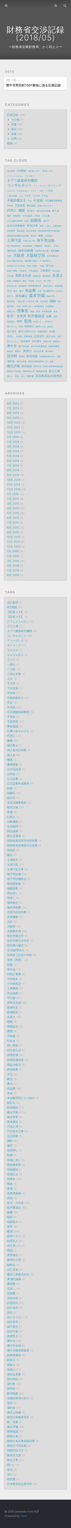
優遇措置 (17, 216)
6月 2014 (13, 460)
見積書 (19, 336)
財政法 (10, 351)
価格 (21, 210)
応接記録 (12, 115)
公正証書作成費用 (15, 221)
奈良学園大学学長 (15, 261)
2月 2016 (13, 556)
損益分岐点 (48, 286)
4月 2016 (13, 565)
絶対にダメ (38, 321)
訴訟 (59, 336)
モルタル (11, 191)
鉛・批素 (50, 361)
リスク (33, 191)
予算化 (10, 205)
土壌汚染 (14, 240)
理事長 (23, 311)
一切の (41, 191)
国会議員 (21, 231)
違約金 (11, 361)
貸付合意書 (39, 351)
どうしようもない (15, 176)
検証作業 (50, 296)
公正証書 (46, 216)
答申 (19, 321)
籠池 (28, 321)
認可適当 (36, 341)
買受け (27, 351)
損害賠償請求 (34, 286)
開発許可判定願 (14, 371)
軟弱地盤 (32, 356)
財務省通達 (54, 346)
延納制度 (46, 276)
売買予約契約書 (42, 251)
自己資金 (12, 331)
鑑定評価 (13, 366)
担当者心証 (12, 286)
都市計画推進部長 (36, 361)
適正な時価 (21, 361)
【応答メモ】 (47, 171)
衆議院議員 (42, 331)
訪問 (14, 138)
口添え (48, 226)
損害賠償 (23, 286)
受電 (14, 124)
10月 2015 (14, 537)
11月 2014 (13, 484)
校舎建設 (21, 296)
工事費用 (45, 270)
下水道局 (36, 196)
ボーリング (54, 185)
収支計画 (32, 225)
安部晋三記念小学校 (16, 266)
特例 (19, 306)
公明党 (37, 216)
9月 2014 (13, 475)
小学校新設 (33, 271)
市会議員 (56, 271)
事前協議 (31, 205)
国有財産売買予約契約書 (49, 231)
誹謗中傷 (47, 341)
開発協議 (26, 366)
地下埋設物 (45, 240)
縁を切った (12, 326)
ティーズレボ (40, 185)
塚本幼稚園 (25, 250)
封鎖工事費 (12, 271)
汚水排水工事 (32, 301)
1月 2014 (13, 437)
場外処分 (12, 250)
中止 (30, 201)
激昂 (60, 301)
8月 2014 (13, 470)
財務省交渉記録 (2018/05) (35, 33)
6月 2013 (13, 403)
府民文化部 (23, 276)
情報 (10, 143)
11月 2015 (13, 541)
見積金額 (28, 336)
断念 (16, 291)
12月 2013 (14, 432)
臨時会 (50, 326)
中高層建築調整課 (53, 201)
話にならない (13, 341)
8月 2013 (13, 413)
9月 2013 (13, 417)
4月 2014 (13, 451)
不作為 (45, 196)
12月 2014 (14, 489)
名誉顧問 (11, 231)
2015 (9, 72)
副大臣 (46, 221)
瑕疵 (32, 311)
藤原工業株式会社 (27, 331)
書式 (21, 291)
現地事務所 (39, 306)
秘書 (48, 316)
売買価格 (54, 250)
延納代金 (37, 276)
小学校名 (23, 271)
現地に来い (27, 306)
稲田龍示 (11, 321)
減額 (53, 301)
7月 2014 (13, 465)
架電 (14, 134)
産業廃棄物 (47, 311)
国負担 (33, 236)
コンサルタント (19, 185)
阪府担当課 (41, 371)
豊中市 (12, 346)
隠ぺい (10, 376)
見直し (10, 336)
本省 (39, 291)
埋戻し (57, 246)
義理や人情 (41, 326)
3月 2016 (13, 560)
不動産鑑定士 (16, 200)
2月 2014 (13, 441)
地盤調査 (38, 246)
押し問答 (47, 281)
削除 (27, 221)
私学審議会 (36, 316)
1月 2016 (13, 551)
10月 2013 (14, 422)
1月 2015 (13, 494)
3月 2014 (13, 446)
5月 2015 (13, 513)
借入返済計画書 (43, 211)
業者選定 (11, 301)
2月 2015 (13, 498)
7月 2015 (13, 522)
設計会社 (51, 336)
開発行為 (37, 366)
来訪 (14, 129)
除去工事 (54, 371)
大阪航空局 (35, 255)
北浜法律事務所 (16, 225)
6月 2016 (13, 575)
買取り (18, 351)
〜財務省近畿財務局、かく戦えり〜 (35, 47)
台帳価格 (57, 226)
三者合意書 (12, 196)
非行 (23, 376)
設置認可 (39, 336)
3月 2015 (13, 503)
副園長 (36, 220)
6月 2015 (13, 518)
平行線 (10, 276)
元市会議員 (27, 216)
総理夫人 (49, 321)
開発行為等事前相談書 (53, 366)
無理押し (11, 306)
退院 (59, 356)
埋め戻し (48, 246)
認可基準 (25, 341)
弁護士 (57, 275)
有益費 (30, 290)
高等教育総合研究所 (49, 376)
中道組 (38, 200)
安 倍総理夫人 (45, 261)
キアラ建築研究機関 (22, 180)
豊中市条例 (23, 346)
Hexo (24, 1515)
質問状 (22, 356)
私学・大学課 (16, 316)
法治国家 (44, 301)
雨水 (17, 376)
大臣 (9, 256)
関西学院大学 (29, 371)
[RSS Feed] (55, 5)
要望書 (52, 331)
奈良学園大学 (53, 256)
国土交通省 (31, 231)
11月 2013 (13, 427)
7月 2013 (13, 408)
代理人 (12, 210)
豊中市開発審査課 (39, 346)
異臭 (55, 311)
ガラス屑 (29, 176)
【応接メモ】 (34, 171)
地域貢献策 (28, 246)
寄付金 (50, 265)
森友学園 (37, 295)
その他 (15, 119)
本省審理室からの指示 (53, 291)
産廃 (38, 311)
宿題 (42, 266)
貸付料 (12, 356)
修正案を (31, 211)
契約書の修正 (31, 261)
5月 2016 (13, 570)
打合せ (39, 281)
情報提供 (17, 281)
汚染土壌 (21, 301)
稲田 (55, 316)
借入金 (55, 210)
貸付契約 (49, 351)
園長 (40, 235)
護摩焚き (57, 341)
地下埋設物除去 (14, 246)
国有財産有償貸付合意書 (18, 236)
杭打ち (10, 296)
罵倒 (21, 326)
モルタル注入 (23, 191)
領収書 (30, 376)
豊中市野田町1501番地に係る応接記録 (33, 85)
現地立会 (11, 311)
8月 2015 (13, 527)
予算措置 (20, 205)
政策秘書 (59, 286)
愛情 (24, 281)
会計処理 (11, 171)
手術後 (31, 281)
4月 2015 (13, 508)
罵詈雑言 (29, 326)
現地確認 (50, 306)
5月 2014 (13, 456)
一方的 (49, 190)
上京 (21, 196)
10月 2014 (14, 479)
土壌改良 (49, 236)
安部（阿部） (32, 266)
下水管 (27, 196)
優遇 (9, 216)
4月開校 (21, 170)
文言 (9, 290)
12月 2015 (14, 546)
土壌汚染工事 (29, 241)
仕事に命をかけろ (45, 205)
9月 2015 (13, 532)
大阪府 (18, 255)
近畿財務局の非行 (47, 356)
